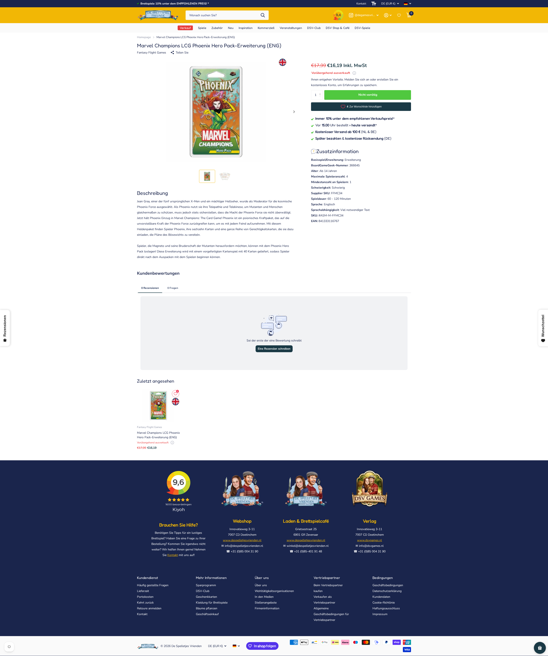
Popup (354, 73)
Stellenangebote (266, 603)
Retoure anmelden (149, 608)
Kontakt (361, 4)
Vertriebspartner (327, 577)
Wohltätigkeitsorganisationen (274, 591)
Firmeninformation (267, 608)
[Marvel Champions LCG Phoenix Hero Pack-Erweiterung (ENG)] (158, 405)
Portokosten (145, 597)
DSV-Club (202, 591)
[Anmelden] (388, 15)
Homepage (144, 37)
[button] (294, 112)
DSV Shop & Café (338, 28)
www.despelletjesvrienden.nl (242, 540)
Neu (231, 28)
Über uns (262, 577)
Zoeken (263, 15)
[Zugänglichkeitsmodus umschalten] (373, 3)
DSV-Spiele (362, 28)
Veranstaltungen (291, 28)
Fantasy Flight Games (151, 53)
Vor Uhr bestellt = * (346, 125)
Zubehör (217, 28)
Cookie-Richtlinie (383, 603)
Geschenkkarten (206, 597)
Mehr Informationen (211, 577)
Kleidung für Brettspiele (212, 603)
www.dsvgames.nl (369, 540)
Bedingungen (382, 577)
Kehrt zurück (145, 603)
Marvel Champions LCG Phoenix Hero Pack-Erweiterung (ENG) (158, 435)
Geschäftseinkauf (207, 614)
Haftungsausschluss (386, 608)
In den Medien (264, 597)
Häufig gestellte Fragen (152, 585)
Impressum (379, 614)
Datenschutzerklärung (387, 591)
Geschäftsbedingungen (387, 585)
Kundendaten (381, 597)
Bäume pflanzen (206, 608)
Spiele (202, 28)
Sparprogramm (206, 585)
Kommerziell (266, 28)
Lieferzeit (143, 591)
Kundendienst (147, 577)
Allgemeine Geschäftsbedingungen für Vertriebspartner (331, 614)
